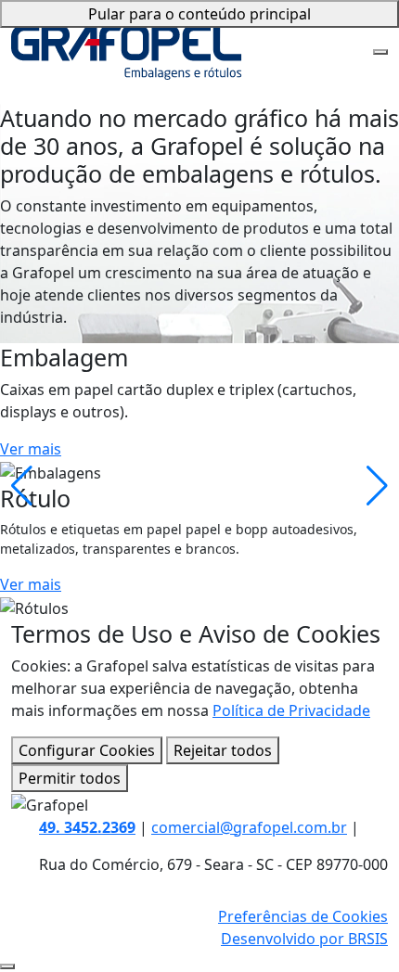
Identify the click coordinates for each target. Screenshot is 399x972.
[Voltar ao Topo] (7, 966)
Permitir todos (70, 778)
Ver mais (30, 449)
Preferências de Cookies (303, 916)
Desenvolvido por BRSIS (304, 938)
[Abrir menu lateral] (380, 52)
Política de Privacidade (291, 710)
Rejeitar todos (223, 750)
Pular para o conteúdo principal (199, 14)
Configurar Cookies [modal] (87, 750)
